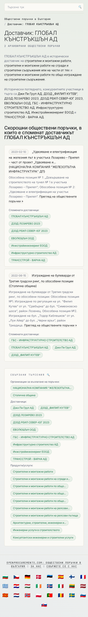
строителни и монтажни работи (48, 60)
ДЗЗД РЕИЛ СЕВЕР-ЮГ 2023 (61, 98)
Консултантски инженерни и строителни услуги (43, 537)
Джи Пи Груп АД (30, 93)
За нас (36, 566)
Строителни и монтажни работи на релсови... (41, 508)
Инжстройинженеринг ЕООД (52, 112)
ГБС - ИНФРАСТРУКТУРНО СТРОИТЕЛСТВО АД (42, 340)
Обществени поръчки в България (27, 19)
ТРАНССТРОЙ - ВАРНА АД (24, 117)
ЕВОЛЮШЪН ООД (17, 103)
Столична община (23, 286)
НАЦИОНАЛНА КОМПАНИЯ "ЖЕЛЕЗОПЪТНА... (42, 388)
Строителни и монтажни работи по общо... (39, 486)
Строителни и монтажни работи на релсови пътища (45, 515)
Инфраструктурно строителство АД (33, 252)
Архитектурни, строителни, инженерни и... (39, 522)
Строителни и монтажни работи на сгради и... (41, 478)
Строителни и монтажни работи (33, 471)
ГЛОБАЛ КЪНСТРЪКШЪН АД (29, 216)
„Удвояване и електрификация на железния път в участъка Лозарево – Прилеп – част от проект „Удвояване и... (44, 157)
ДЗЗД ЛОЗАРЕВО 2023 (21, 98)
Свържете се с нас (62, 566)
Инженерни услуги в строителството (36, 530)
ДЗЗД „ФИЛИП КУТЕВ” (60, 93)
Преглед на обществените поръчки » (50, 325)
